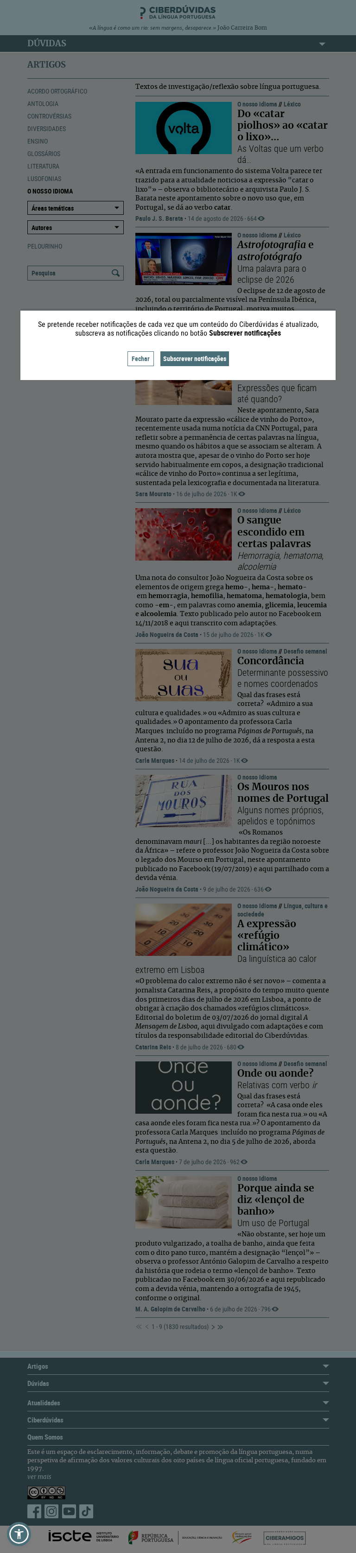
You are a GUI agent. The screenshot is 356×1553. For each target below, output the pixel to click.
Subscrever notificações (194, 358)
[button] (19, 1534)
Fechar (141, 358)
